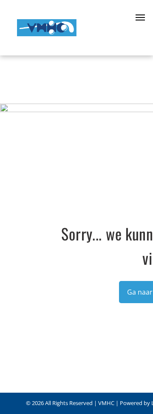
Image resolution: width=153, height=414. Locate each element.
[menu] (140, 17)
